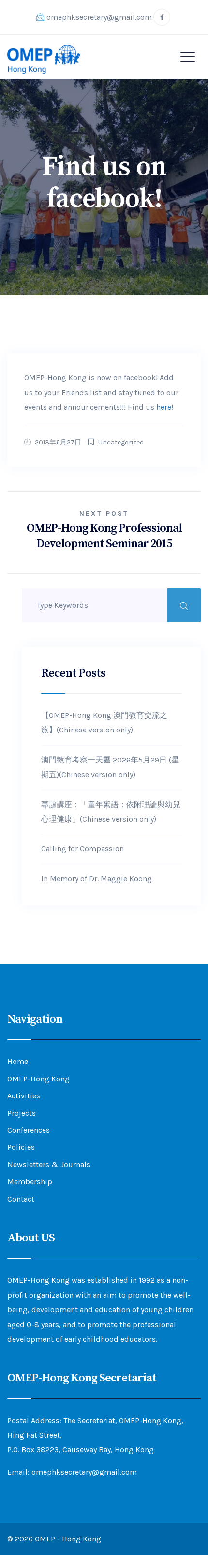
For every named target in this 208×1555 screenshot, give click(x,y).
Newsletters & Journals (48, 1164)
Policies (21, 1147)
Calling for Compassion (82, 848)
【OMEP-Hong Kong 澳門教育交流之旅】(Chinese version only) (104, 722)
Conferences (28, 1130)
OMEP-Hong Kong (38, 1078)
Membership (29, 1181)
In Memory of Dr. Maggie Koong (96, 878)
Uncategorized (121, 442)
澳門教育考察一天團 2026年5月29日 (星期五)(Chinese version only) (110, 767)
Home (17, 1061)
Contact (20, 1199)
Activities (23, 1095)
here (163, 407)
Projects (21, 1113)
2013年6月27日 (58, 442)
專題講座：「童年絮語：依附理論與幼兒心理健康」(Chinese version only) (110, 812)
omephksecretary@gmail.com (99, 17)
